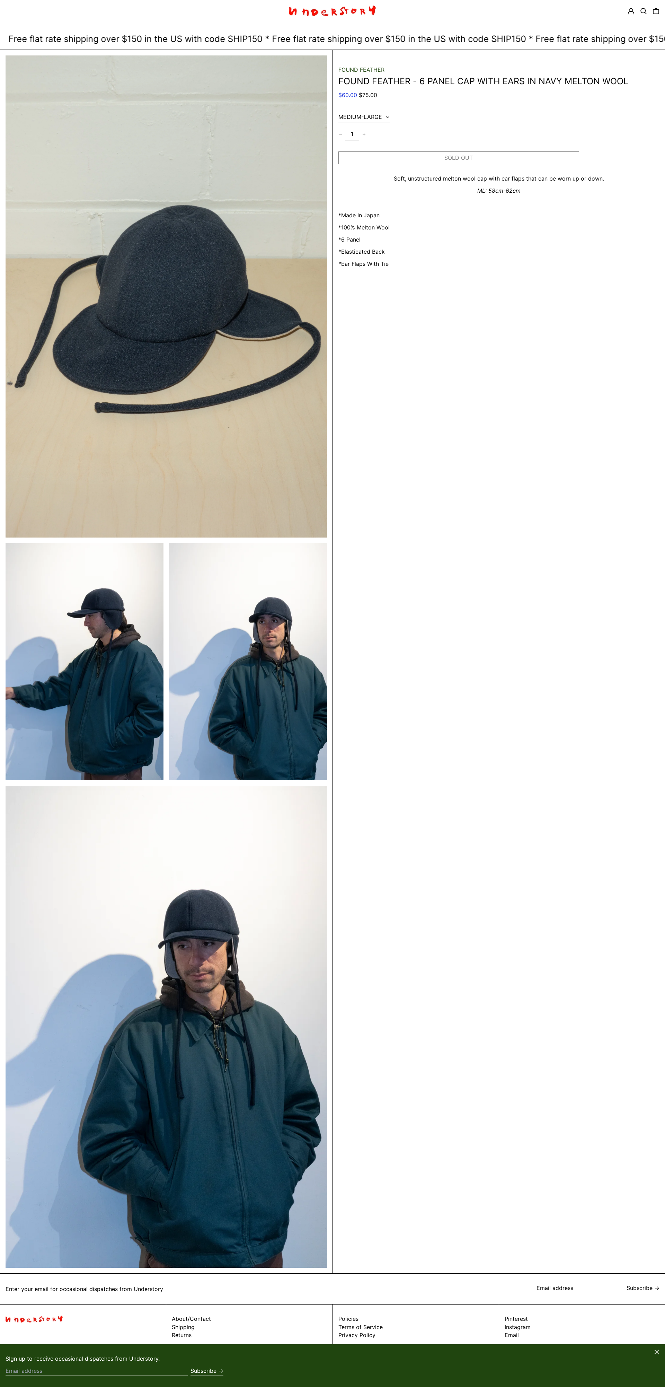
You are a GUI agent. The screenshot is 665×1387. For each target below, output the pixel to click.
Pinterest (516, 1319)
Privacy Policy (356, 1335)
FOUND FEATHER (361, 69)
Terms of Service (360, 1327)
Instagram (518, 1327)
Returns (182, 1335)
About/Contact (191, 1318)
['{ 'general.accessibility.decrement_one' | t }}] (340, 134)
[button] (643, 11)
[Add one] (364, 134)
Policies (348, 1318)
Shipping (183, 1327)
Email (512, 1335)
